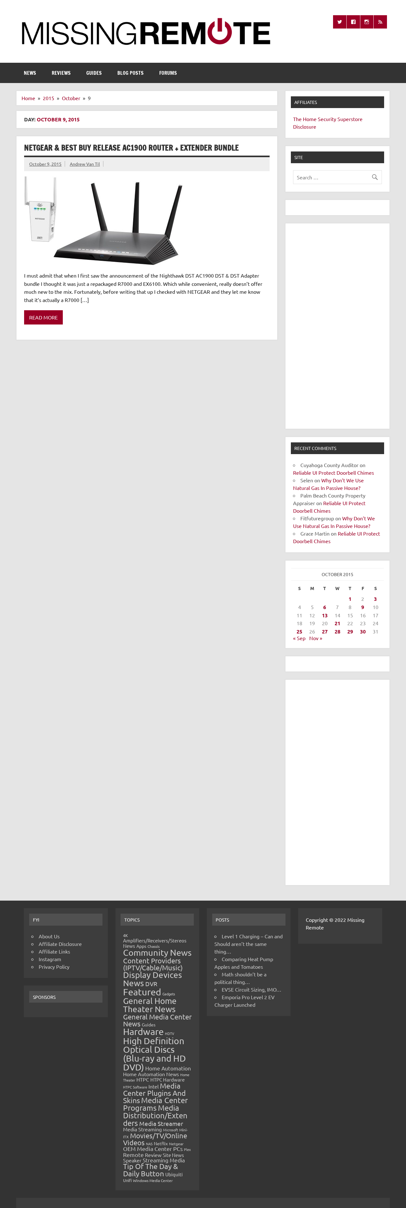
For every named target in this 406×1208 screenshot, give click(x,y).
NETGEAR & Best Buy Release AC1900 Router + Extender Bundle (131, 147)
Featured (142, 991)
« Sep (299, 638)
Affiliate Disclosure (60, 944)
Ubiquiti (174, 1174)
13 (325, 615)
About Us (49, 936)
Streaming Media (164, 1160)
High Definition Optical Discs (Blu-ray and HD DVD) (154, 1054)
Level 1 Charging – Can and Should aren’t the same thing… (248, 943)
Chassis (153, 946)
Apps (141, 946)
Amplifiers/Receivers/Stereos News (155, 943)
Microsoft (170, 1129)
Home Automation (168, 1068)
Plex (187, 1149)
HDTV (169, 1033)
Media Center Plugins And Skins (154, 1093)
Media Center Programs (155, 1104)
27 (325, 631)
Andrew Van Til (85, 164)
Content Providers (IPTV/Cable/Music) (153, 964)
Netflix (161, 1143)
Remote (133, 1154)
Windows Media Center (153, 1180)
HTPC (142, 1079)
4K (125, 935)
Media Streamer (161, 1123)
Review (153, 1155)
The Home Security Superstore (328, 119)
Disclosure (304, 126)
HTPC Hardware (167, 1079)
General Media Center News (157, 1020)
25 (299, 631)
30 (363, 631)
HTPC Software (135, 1086)
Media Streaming (142, 1129)
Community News (157, 952)
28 (337, 631)
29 (350, 631)
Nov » (315, 638)
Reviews (61, 72)
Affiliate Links (54, 951)
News (30, 72)
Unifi (127, 1180)
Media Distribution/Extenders (155, 1115)
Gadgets (168, 993)
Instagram (50, 959)
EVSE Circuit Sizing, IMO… (251, 989)
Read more (43, 317)
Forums (168, 72)
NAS (149, 1143)
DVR (151, 983)
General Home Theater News (150, 1005)
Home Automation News (151, 1074)
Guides (94, 72)
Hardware (143, 1031)
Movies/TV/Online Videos (155, 1139)
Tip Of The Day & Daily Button (150, 1169)
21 (337, 623)
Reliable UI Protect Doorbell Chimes (333, 472)
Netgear (176, 1143)
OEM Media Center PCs (153, 1148)
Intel (153, 1086)
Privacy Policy (54, 966)
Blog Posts (130, 72)
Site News (173, 1155)
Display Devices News (152, 979)
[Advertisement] (337, 326)
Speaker (132, 1160)
